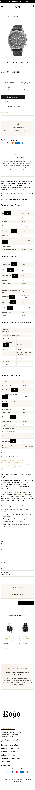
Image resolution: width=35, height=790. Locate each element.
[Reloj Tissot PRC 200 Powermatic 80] (25, 629)
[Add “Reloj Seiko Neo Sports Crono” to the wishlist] (3, 101)
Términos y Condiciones (10, 758)
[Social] (2, 740)
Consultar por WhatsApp (18, 106)
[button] (7, 101)
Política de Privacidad (9, 752)
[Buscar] (30, 6)
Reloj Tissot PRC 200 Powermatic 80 (24, 640)
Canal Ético (5, 765)
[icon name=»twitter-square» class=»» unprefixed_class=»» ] (16, 467)
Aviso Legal (5, 762)
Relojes (9, 16)
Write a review (26, 602)
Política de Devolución (10, 748)
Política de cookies (8, 755)
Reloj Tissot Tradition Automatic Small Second (10, 640)
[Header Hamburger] (2, 6)
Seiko (22, 16)
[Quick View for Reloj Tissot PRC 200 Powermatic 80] (25, 633)
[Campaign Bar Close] (32, 1)
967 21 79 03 (12, 130)
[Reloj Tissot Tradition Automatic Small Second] (10, 629)
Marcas (16, 16)
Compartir (6, 112)
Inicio (3, 16)
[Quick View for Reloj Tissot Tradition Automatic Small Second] (9, 633)
